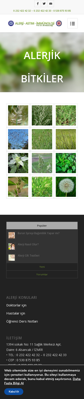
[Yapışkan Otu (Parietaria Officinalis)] (18, 187)
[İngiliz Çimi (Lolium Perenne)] (66, 139)
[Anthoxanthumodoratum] (42, 187)
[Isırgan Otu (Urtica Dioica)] (18, 163)
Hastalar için (15, 313)
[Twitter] (44, 3)
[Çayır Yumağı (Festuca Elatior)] (18, 139)
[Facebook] (37, 3)
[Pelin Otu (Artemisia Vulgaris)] (42, 115)
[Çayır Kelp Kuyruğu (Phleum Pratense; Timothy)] (42, 139)
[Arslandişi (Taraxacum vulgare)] (66, 187)
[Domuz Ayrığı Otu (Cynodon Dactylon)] (66, 115)
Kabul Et (14, 391)
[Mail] (50, 3)
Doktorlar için (16, 305)
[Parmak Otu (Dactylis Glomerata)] (42, 163)
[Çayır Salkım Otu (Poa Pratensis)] (18, 115)
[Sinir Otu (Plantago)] (66, 163)
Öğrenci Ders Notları (22, 321)
